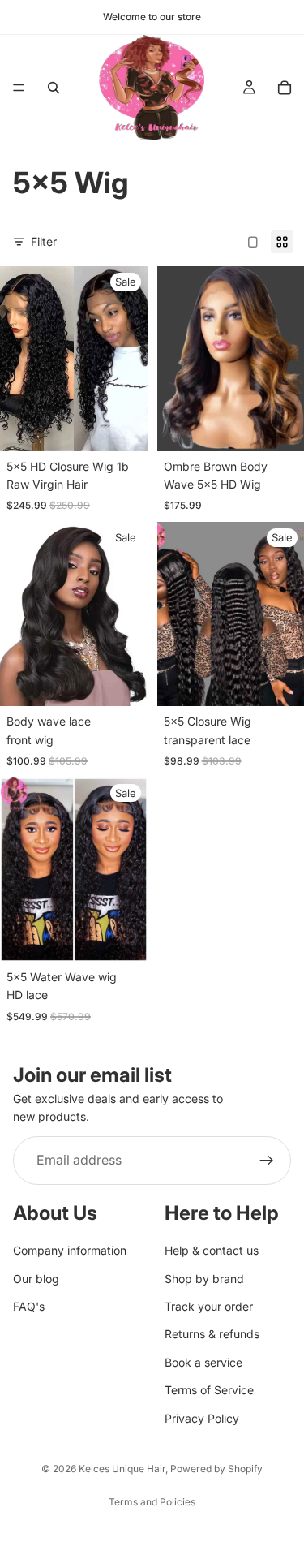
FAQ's (29, 1306)
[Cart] (284, 88)
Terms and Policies (152, 1502)
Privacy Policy (202, 1418)
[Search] (53, 88)
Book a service (203, 1362)
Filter (44, 241)
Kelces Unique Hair (122, 1468)
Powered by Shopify (216, 1468)
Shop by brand (204, 1279)
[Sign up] (267, 1161)
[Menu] (18, 87)
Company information (69, 1250)
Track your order (209, 1306)
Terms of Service (209, 1390)
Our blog (36, 1279)
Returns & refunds (212, 1335)
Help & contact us (212, 1250)
